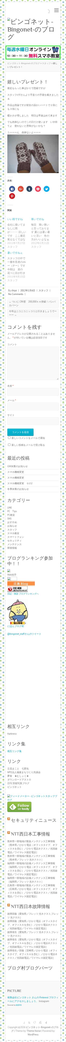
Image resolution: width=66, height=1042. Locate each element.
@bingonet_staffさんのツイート (24, 633)
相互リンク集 (14, 751)
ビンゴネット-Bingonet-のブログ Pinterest (38, 1021)
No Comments (15, 294)
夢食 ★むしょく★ (18, 776)
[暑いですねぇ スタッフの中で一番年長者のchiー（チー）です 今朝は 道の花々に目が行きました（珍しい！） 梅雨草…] (19, 266)
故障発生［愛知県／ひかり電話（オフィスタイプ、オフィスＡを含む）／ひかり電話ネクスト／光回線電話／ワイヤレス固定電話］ (32, 943)
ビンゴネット (14, 787)
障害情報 (12, 548)
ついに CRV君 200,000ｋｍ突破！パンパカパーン (32, 303)
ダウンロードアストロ (19, 779)
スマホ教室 (13, 533)
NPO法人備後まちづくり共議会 (24, 772)
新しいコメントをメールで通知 (28, 438)
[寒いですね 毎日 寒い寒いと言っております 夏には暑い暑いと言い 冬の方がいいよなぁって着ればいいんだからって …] (43, 233)
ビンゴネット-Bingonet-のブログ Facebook (22, 1021)
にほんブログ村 (15, 626)
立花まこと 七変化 (18, 768)
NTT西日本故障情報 (30, 906)
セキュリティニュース (34, 820)
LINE (9, 507)
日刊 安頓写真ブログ (18, 783)
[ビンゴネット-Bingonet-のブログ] (33, 29)
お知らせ (12, 526)
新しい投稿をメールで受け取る (28, 445)
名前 (10, 385)
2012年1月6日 (27, 290)
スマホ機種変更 (15, 472)
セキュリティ (14, 540)
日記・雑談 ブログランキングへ (23, 593)
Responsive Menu (56, 10)
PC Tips (12, 511)
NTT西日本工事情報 (30, 833)
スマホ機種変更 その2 (19, 483)
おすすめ (12, 522)
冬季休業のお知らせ (18, 489)
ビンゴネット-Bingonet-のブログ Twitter (27, 1021)
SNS (9, 518)
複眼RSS (19, 1005)
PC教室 (11, 515)
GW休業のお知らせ (17, 466)
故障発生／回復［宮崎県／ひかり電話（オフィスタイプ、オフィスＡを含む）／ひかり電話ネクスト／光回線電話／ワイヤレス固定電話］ (32, 954)
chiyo (14, 290)
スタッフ (43, 290)
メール (11, 400)
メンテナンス (14, 544)
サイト (10, 415)
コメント (12, 344)
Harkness (12, 733)
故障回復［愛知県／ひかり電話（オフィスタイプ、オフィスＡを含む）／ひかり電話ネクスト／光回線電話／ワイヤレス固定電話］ (32, 925)
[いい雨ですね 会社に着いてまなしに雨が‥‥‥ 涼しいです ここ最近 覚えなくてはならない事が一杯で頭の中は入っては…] (19, 233)
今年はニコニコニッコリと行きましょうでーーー (33, 313)
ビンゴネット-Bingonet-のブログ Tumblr (44, 1021)
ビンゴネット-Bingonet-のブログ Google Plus (33, 1021)
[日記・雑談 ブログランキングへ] (17, 588)
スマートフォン (15, 537)
